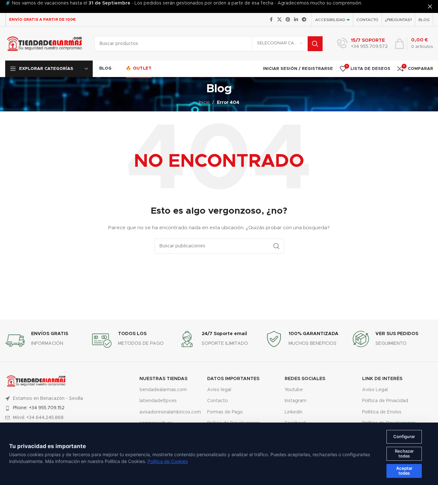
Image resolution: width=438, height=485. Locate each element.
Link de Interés (382, 379)
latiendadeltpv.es (158, 401)
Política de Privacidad (385, 401)
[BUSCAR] (315, 43)
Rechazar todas (404, 453)
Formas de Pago (225, 412)
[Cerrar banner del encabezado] (430, 6)
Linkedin (293, 412)
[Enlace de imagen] (36, 380)
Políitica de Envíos (381, 412)
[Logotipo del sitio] (45, 43)
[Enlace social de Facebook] (271, 19)
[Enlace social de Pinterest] (288, 19)
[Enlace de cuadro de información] (362, 44)
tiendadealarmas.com (163, 390)
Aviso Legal (375, 390)
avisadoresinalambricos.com (168, 412)
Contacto (217, 401)
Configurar (404, 436)
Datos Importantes (233, 379)
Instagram (295, 401)
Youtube (294, 390)
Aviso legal (219, 390)
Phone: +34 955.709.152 (39, 408)
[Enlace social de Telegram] (304, 19)
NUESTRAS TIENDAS (163, 379)
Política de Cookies (168, 461)
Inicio (204, 102)
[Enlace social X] (279, 19)
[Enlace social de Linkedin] (296, 19)
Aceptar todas (404, 471)
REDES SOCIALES (305, 379)
